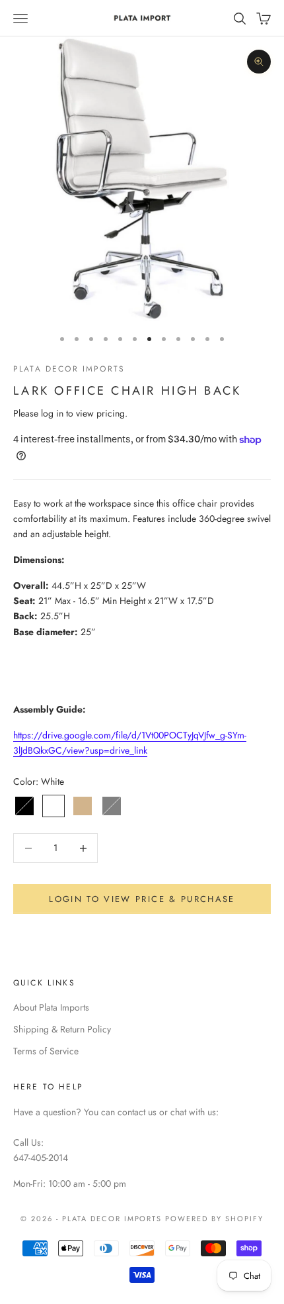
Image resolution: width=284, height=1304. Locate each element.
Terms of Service (46, 1051)
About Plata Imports (51, 1007)
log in (52, 413)
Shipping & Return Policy (62, 1029)
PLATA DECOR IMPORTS (69, 369)
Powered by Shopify (214, 1218)
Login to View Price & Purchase (141, 899)
